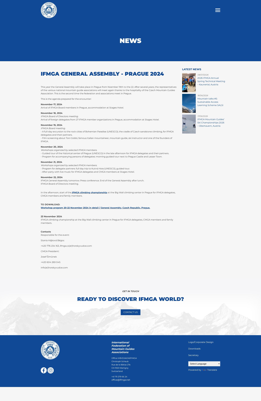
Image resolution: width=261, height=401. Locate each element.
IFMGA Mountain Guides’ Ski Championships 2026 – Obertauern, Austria (210, 122)
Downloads (194, 348)
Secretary (193, 355)
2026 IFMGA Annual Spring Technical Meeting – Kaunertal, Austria (211, 81)
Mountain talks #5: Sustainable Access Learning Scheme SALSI (210, 102)
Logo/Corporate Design (201, 342)
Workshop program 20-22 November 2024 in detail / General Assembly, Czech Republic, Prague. (95, 207)
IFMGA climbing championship (89, 192)
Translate (212, 370)
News (130, 41)
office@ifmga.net (120, 380)
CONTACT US (130, 312)
